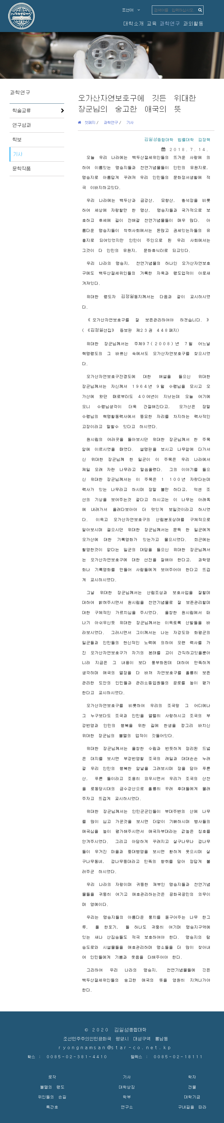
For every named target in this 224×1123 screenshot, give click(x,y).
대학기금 (192, 1097)
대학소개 (133, 23)
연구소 (127, 1107)
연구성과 (21, 125)
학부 (127, 1097)
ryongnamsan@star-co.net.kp (115, 1047)
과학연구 (169, 23)
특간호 (52, 1107)
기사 (17, 154)
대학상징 (127, 1087)
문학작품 (21, 168)
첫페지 (88, 122)
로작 (52, 1077)
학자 (192, 1077)
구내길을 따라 (192, 1107)
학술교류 (21, 110)
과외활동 (193, 23)
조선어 (129, 10)
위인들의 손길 (52, 1097)
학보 (17, 139)
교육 (151, 23)
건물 (192, 1087)
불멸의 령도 (52, 1087)
